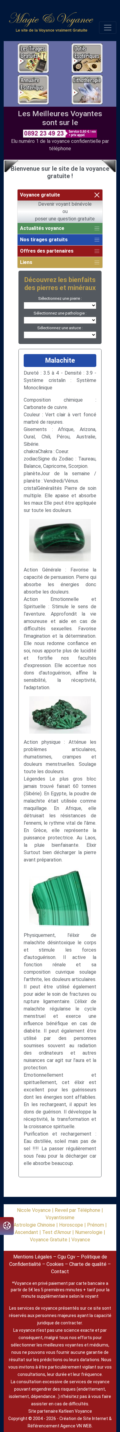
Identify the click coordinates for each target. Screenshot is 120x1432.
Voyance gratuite (40, 195)
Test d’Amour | (58, 1232)
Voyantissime (60, 1217)
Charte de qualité (87, 1264)
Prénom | (97, 1225)
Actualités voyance (42, 228)
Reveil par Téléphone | (79, 1210)
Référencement (43, 1425)
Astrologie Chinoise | (36, 1225)
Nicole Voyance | (36, 1210)
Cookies (55, 1264)
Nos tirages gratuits (44, 239)
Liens (26, 262)
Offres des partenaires (47, 251)
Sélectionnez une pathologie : (60, 313)
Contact (60, 1271)
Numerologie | (90, 1232)
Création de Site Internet (83, 1418)
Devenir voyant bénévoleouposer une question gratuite (65, 211)
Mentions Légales (32, 1257)
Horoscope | (73, 1225)
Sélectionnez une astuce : (60, 328)
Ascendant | (28, 1232)
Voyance (80, 1240)
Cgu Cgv (66, 1257)
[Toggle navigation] (107, 27)
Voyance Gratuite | (50, 1240)
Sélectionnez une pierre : (60, 298)
